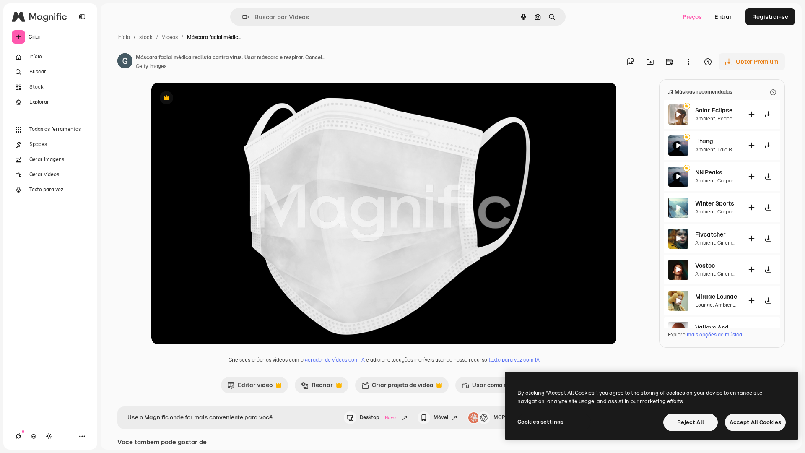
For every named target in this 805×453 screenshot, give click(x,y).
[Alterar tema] (48, 436)
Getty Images (151, 66)
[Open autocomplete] (242, 17)
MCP (499, 417)
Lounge (704, 305)
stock (146, 37)
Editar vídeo (250, 387)
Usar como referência (497, 387)
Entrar (723, 17)
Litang (704, 141)
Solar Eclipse (713, 110)
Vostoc (705, 265)
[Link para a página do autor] (124, 62)
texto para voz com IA (514, 360)
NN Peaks (708, 172)
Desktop (378, 417)
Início (123, 37)
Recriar (317, 387)
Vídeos (170, 37)
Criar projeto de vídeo (397, 387)
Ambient (705, 118)
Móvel (441, 417)
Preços (692, 17)
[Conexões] (18, 436)
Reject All (690, 422)
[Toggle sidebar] (82, 16)
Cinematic (729, 243)
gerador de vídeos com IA (335, 360)
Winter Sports (714, 203)
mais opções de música (714, 334)
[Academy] (33, 436)
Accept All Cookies (755, 422)
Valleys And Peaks (716, 327)
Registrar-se (770, 17)
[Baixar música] (768, 114)
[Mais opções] (688, 61)
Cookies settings (540, 421)
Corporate (729, 180)
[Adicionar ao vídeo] (751, 114)
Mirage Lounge (716, 296)
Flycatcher (710, 234)
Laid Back (729, 149)
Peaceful (728, 118)
